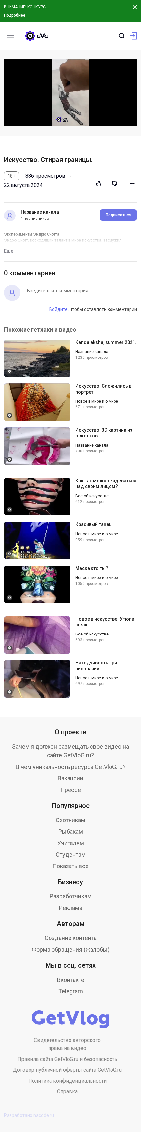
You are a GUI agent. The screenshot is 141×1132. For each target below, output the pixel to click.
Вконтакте (70, 979)
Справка (67, 1091)
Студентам (71, 854)
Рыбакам (70, 831)
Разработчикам (70, 896)
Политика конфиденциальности (67, 1081)
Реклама (70, 907)
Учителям (70, 843)
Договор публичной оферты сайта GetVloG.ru (67, 1070)
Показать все (70, 866)
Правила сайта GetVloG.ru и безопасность (67, 1059)
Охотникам (70, 820)
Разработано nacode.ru (29, 1115)
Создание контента (71, 938)
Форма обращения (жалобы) (71, 949)
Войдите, (59, 309)
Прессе (70, 789)
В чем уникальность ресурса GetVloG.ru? (71, 766)
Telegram (70, 991)
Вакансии (70, 778)
